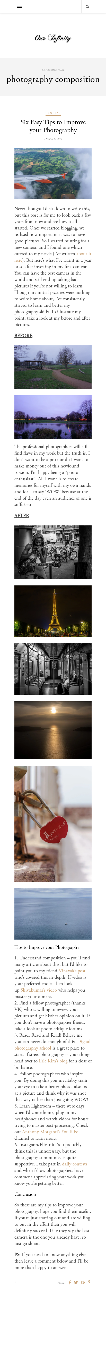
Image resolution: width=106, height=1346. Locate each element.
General (53, 113)
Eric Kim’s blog (53, 1061)
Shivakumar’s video (39, 990)
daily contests (74, 1164)
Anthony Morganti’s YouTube (50, 1132)
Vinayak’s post (72, 971)
